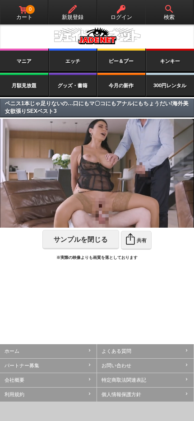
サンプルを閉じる (81, 239)
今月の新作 (121, 85)
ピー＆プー (121, 61)
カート (24, 13)
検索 (169, 17)
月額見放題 (24, 85)
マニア (24, 61)
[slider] (73, 221)
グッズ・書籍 (73, 85)
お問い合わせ (116, 365)
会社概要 (14, 380)
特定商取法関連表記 (124, 380)
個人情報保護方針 (121, 394)
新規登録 (72, 17)
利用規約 (14, 394)
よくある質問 (116, 351)
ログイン (121, 17)
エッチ (72, 61)
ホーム (12, 351)
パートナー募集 (22, 365)
